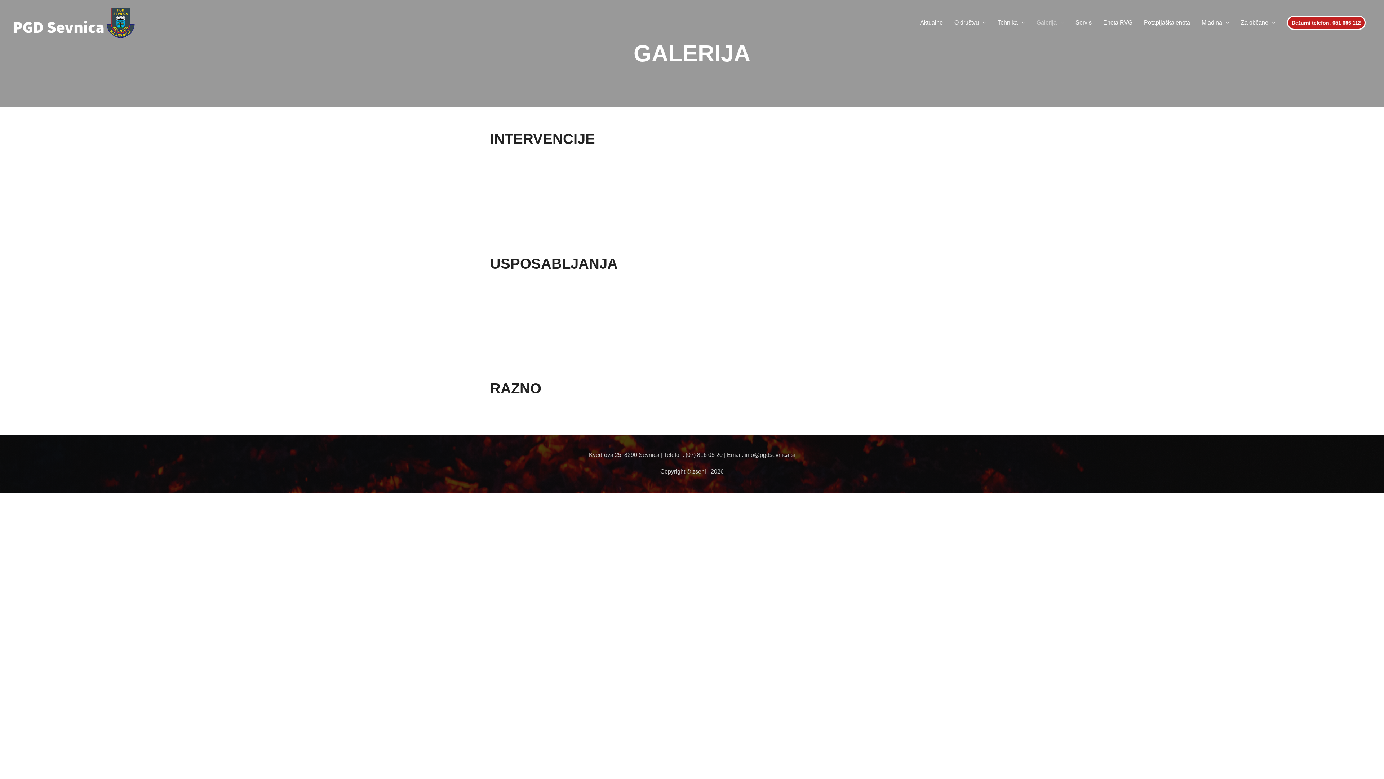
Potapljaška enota (1167, 22)
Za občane (1254, 22)
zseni (699, 471)
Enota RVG (1117, 22)
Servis (1083, 22)
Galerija (1047, 22)
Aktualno (931, 22)
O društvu (966, 22)
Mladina (1212, 22)
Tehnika (1008, 22)
